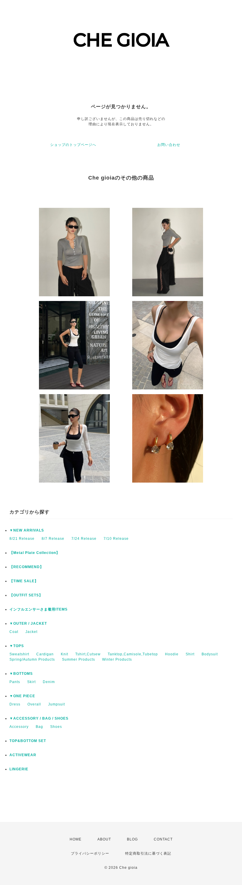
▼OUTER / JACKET (28, 623)
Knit (64, 654)
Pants (14, 682)
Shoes (56, 727)
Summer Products (78, 659)
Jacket (31, 632)
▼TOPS (16, 646)
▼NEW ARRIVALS (26, 530)
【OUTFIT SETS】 (26, 595)
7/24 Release (84, 539)
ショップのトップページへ (73, 145)
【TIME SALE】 (23, 581)
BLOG (132, 839)
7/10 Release (116, 539)
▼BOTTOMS (21, 674)
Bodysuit (210, 654)
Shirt (190, 654)
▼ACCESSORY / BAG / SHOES (38, 718)
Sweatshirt (19, 654)
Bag (39, 727)
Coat (13, 632)
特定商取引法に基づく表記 (148, 853)
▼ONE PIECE (22, 696)
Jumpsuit (56, 704)
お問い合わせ (168, 145)
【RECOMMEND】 (26, 567)
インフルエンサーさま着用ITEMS (38, 609)
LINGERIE (18, 769)
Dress (14, 704)
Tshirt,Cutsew (88, 654)
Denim (49, 682)
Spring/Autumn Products (32, 659)
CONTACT (163, 839)
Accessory (19, 727)
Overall (34, 704)
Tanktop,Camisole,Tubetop (133, 654)
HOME (75, 839)
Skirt (31, 682)
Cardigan (45, 654)
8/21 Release (22, 539)
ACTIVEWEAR (22, 755)
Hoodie (172, 654)
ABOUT (104, 839)
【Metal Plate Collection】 (34, 553)
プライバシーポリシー (90, 853)
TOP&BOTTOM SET (27, 741)
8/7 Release (53, 539)
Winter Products (117, 659)
